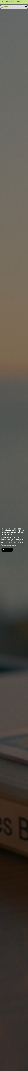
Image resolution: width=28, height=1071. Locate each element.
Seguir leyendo (7, 548)
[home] (6, 7)
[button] (25, 7)
